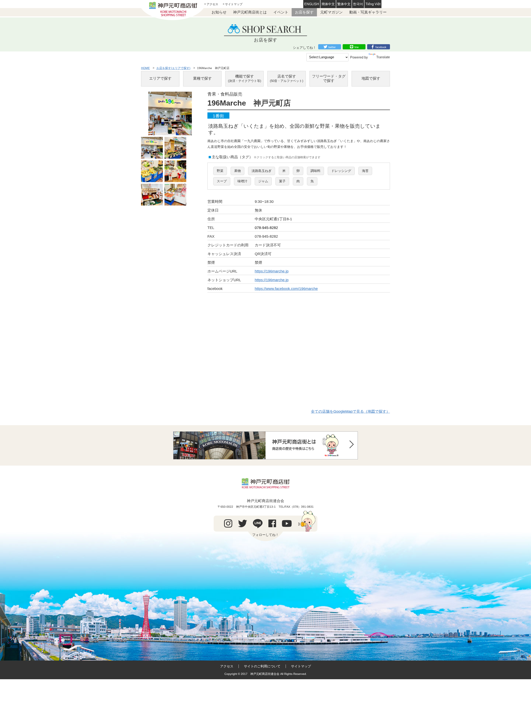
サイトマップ (233, 4)
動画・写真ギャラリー (368, 12)
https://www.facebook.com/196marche (286, 289)
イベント (280, 12)
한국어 (358, 4)
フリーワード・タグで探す (329, 78)
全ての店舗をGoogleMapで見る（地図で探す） (350, 411)
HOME (145, 68)
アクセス (212, 4)
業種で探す (202, 78)
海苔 (365, 171)
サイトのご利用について (262, 666)
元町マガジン (331, 12)
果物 (237, 171)
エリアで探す (160, 78)
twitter (332, 47)
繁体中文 (344, 4)
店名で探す (286, 78)
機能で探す (244, 78)
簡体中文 (328, 4)
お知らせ (219, 12)
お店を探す (304, 12)
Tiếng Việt (372, 4)
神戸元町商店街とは (250, 12)
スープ (222, 181)
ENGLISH (311, 4)
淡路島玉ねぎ (262, 171)
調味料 (315, 171)
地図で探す (371, 78)
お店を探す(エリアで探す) (173, 68)
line (356, 47)
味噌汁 (242, 181)
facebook (380, 47)
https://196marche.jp (272, 271)
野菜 (220, 171)
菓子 (282, 181)
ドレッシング (341, 171)
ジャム (263, 181)
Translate (383, 57)
